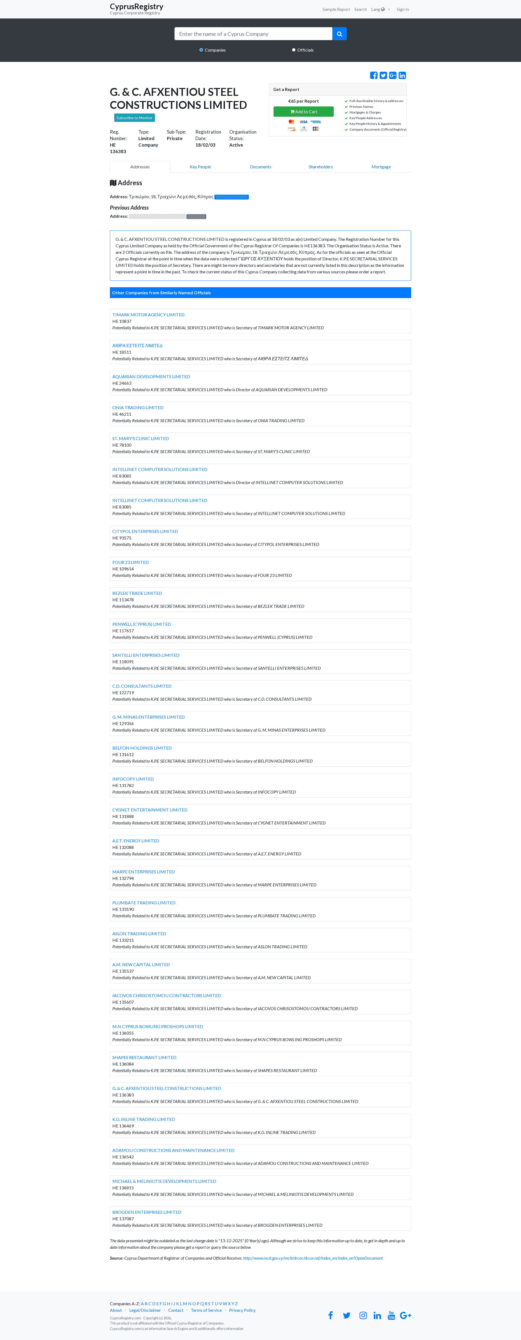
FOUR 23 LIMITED (130, 562)
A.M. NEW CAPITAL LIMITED (141, 964)
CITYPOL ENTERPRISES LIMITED (145, 531)
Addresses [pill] (140, 166)
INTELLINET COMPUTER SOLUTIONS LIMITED (159, 469)
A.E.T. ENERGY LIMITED (135, 840)
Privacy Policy (242, 1310)
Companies (215, 49)
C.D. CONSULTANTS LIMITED (141, 685)
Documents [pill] (260, 166)
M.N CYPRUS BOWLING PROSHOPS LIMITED (157, 1026)
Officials (305, 49)
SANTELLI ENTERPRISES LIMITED (145, 655)
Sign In (403, 9)
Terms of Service (206, 1310)
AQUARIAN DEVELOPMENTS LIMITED (151, 376)
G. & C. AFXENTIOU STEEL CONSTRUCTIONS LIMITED (166, 1088)
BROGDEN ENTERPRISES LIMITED (146, 1212)
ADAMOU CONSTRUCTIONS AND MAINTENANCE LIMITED (173, 1150)
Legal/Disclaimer (145, 1310)
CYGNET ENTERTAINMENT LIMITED (150, 809)
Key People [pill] (200, 166)
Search (360, 9)
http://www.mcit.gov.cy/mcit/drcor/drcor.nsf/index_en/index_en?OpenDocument (313, 1257)
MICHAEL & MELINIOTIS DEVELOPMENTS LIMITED (164, 1181)
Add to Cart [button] (305, 111)
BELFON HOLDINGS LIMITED (142, 747)
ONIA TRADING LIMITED (137, 407)
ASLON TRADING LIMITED (139, 933)
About (116, 1310)
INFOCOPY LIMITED (133, 778)
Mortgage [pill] (381, 166)
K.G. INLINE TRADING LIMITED (143, 1119)
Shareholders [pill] (321, 166)
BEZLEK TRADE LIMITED (137, 593)
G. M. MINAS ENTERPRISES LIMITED (148, 716)
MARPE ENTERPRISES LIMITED (143, 871)
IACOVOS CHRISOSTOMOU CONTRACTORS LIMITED (166, 995)
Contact (175, 1310)
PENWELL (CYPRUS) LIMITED (141, 624)
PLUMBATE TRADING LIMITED (144, 902)
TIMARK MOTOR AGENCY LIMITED (148, 314)
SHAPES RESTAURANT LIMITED (144, 1057)
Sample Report (336, 9)
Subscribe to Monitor (135, 117)
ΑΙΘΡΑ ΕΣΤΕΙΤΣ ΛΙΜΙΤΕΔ (137, 345)
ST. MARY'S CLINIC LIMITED (140, 438)
